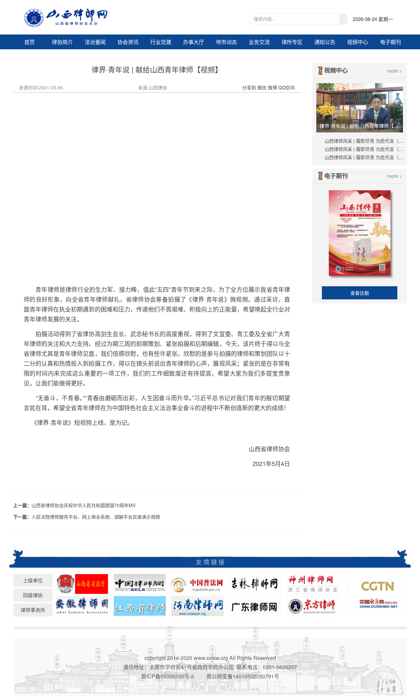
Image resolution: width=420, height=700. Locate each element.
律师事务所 (33, 609)
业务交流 (259, 42)
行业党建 (160, 42)
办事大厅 (193, 42)
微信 (261, 87)
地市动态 (226, 42)
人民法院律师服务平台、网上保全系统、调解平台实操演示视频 (96, 516)
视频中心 (357, 42)
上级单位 (33, 580)
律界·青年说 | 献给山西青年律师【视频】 (360, 125)
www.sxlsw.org (211, 658)
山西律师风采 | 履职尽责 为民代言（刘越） (368, 157)
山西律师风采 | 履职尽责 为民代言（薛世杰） (371, 149)
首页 (29, 42)
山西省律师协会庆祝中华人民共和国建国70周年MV (84, 505)
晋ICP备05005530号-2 (167, 676)
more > (394, 70)
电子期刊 (390, 42)
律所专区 (292, 42)
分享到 (249, 87)
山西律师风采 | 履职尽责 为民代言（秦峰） (368, 140)
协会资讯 (127, 42)
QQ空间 (286, 87)
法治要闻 (95, 42)
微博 (272, 87)
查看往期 (359, 293)
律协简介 (62, 42)
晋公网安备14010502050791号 (242, 676)
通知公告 (324, 42)
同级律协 (33, 595)
